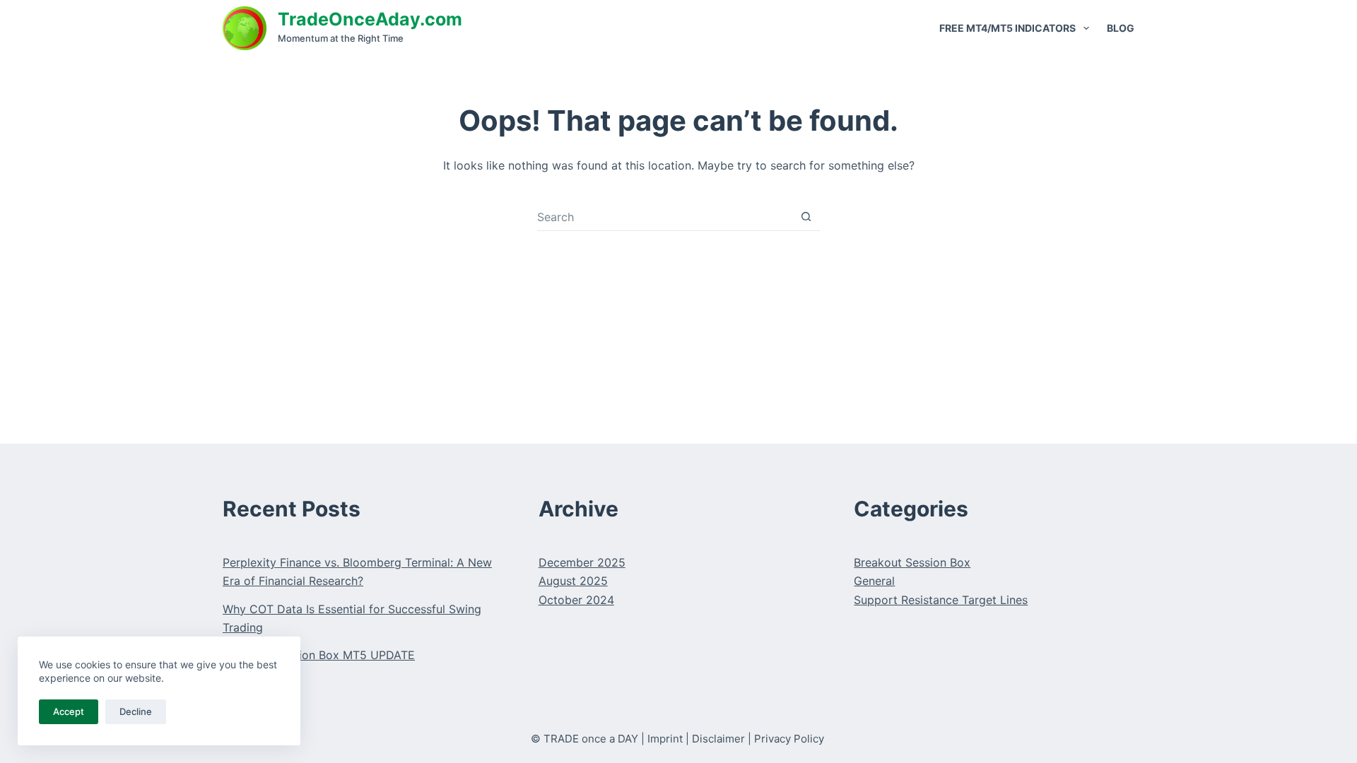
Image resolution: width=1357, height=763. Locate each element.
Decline (135, 711)
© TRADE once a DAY (584, 738)
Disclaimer (718, 738)
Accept (68, 711)
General (874, 581)
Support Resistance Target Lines (941, 600)
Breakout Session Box (912, 562)
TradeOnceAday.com (370, 19)
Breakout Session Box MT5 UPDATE (319, 655)
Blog (1120, 28)
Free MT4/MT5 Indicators (1007, 28)
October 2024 (576, 600)
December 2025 (582, 562)
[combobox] (664, 217)
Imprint (665, 738)
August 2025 (573, 581)
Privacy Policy (789, 738)
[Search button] (806, 216)
